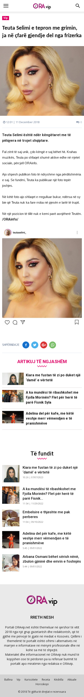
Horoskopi (42, 684)
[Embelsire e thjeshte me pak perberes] (10, 518)
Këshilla (58, 679)
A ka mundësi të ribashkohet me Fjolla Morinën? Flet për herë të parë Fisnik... (49, 494)
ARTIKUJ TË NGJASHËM (42, 361)
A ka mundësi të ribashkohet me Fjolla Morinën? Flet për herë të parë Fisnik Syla (52, 397)
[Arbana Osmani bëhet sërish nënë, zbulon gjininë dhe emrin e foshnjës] (10, 562)
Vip (5, 18)
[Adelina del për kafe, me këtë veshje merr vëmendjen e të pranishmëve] (13, 417)
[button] (78, 6)
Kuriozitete (31, 679)
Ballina (8, 679)
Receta (46, 679)
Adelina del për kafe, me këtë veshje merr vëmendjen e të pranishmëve (50, 418)
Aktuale (71, 679)
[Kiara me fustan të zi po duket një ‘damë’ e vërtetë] (13, 379)
